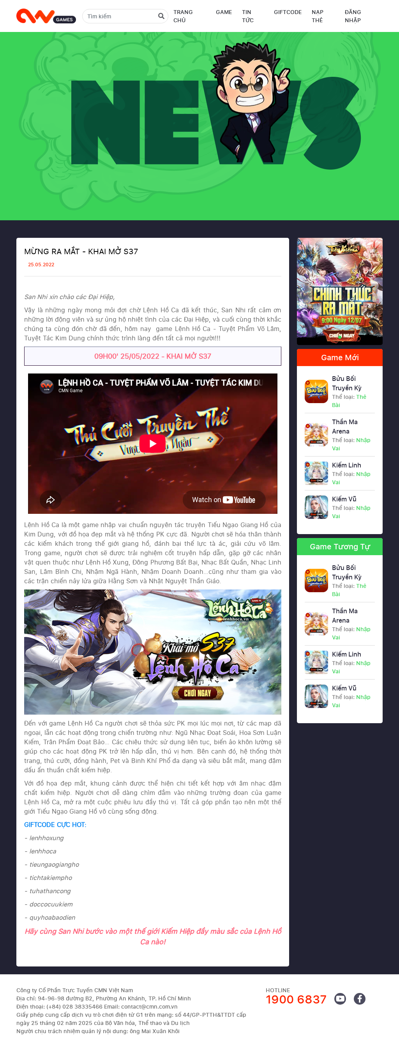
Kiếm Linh (351, 473)
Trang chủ (183, 16)
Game (224, 12)
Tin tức (248, 16)
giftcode (288, 12)
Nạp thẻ (317, 16)
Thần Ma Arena (351, 435)
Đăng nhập (353, 16)
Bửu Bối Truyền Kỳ (349, 391)
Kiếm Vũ (351, 507)
